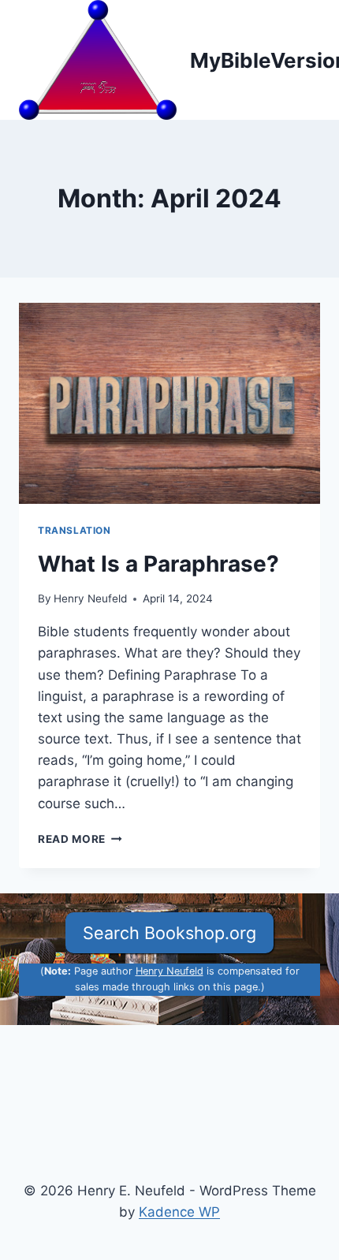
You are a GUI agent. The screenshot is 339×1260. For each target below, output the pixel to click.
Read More (80, 839)
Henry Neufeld (90, 598)
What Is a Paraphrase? (158, 563)
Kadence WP (179, 1212)
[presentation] (169, 403)
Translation (74, 530)
